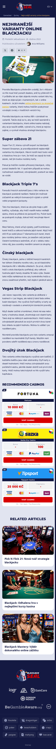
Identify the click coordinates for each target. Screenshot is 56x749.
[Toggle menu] (4, 6)
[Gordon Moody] (28, 698)
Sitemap (28, 745)
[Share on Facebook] (12, 50)
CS (48, 6)
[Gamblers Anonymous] (23, 690)
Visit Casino (28, 420)
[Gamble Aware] (24, 706)
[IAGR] (13, 690)
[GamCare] (39, 690)
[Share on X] (5, 50)
